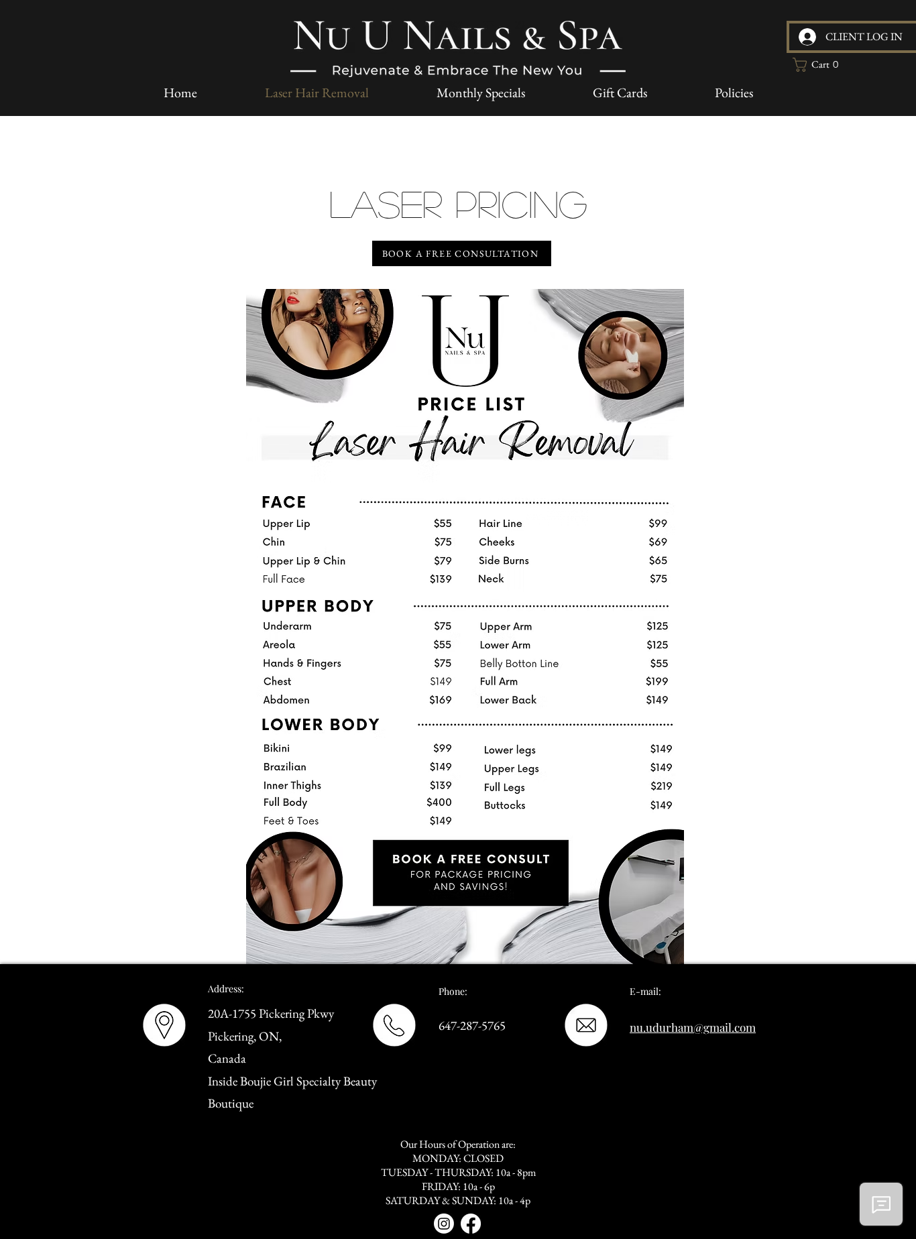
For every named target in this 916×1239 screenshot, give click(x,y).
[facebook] (471, 1224)
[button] (820, 65)
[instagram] (444, 1224)
